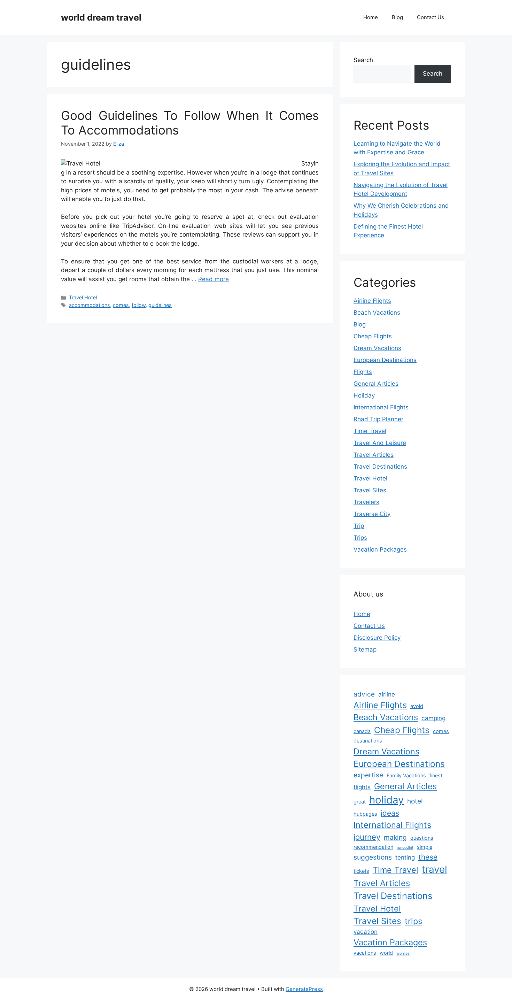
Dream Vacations (377, 348)
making (395, 837)
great (360, 802)
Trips (360, 537)
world (386, 953)
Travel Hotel (83, 297)
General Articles (376, 383)
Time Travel (370, 431)
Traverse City (372, 513)
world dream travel (101, 17)
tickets (361, 871)
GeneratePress (304, 989)
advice (364, 694)
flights (362, 787)
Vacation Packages (380, 549)
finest (435, 775)
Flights (363, 371)
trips (413, 921)
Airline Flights (372, 300)
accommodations (89, 305)
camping (433, 718)
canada (362, 731)
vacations (365, 953)
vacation (366, 931)
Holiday (364, 395)
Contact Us (430, 17)
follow (139, 305)
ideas (390, 813)
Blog (397, 17)
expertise (368, 775)
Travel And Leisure (380, 442)
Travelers (366, 502)
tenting (405, 857)
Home (370, 17)
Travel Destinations (380, 466)
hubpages (365, 814)
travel (434, 869)
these (427, 857)
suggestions (373, 857)
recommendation (373, 847)
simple (424, 847)
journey (367, 836)
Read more (213, 279)
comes (121, 305)
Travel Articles (374, 454)
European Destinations (385, 359)
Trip (359, 525)
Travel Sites (370, 490)
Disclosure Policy (377, 637)
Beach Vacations (377, 312)
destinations (368, 741)
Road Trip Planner (378, 419)
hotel (415, 801)
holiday (386, 800)
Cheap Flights (373, 336)
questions (421, 838)
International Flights (381, 407)
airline (386, 694)
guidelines (160, 305)
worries (403, 953)
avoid (416, 706)
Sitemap (365, 649)
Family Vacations (406, 775)
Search (363, 59)
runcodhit (405, 847)
